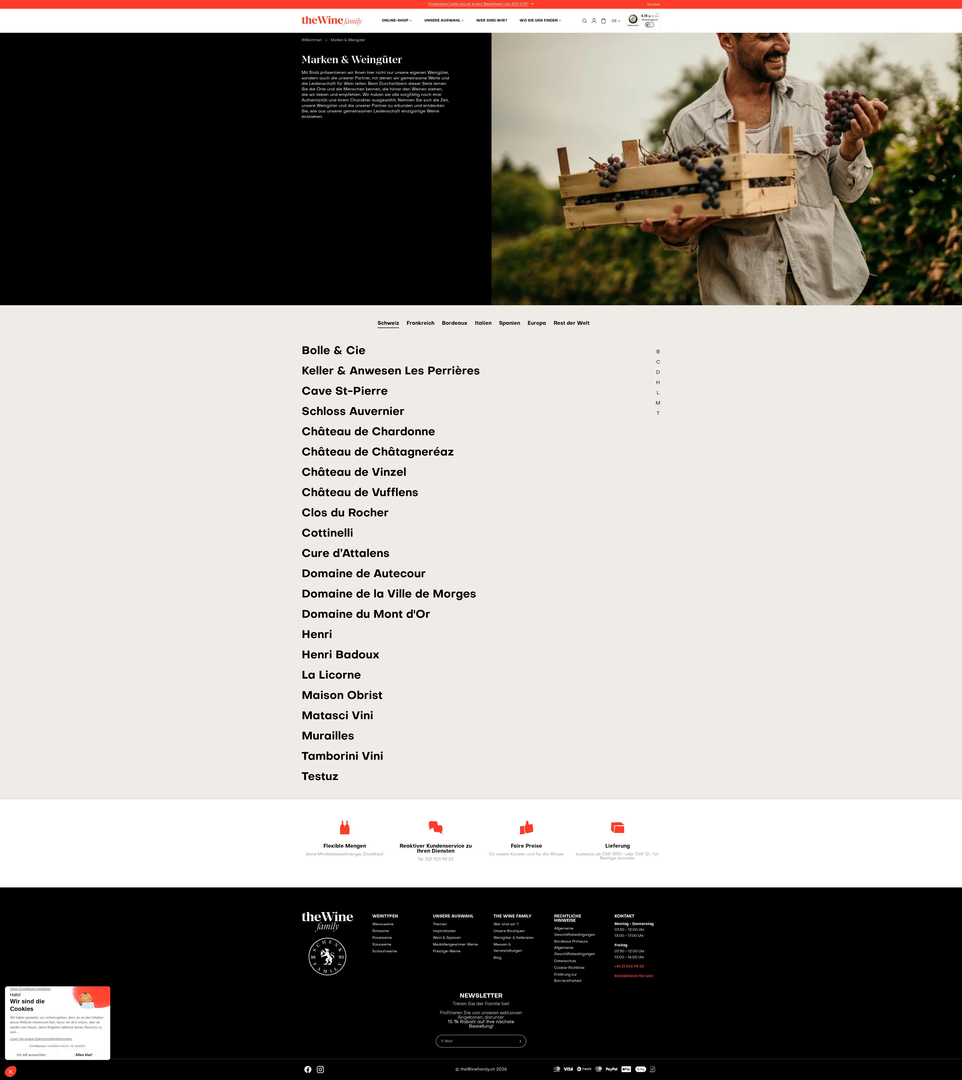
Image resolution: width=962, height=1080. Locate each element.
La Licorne (331, 675)
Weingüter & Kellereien (514, 938)
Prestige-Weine (446, 951)
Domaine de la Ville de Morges (389, 594)
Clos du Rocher (345, 513)
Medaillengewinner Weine (455, 944)
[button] (397, 20)
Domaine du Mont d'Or (366, 614)
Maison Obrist (342, 696)
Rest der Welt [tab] (571, 323)
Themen (440, 924)
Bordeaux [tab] (454, 323)
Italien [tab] (483, 323)
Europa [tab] (537, 323)
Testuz (320, 777)
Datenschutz (565, 961)
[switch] (649, 25)
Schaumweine (384, 951)
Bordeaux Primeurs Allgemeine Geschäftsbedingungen (574, 948)
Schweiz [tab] (388, 323)
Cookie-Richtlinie (569, 968)
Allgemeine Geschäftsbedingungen (574, 932)
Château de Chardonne (368, 432)
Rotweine (380, 931)
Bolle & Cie (334, 351)
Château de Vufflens (360, 493)
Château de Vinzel (354, 473)
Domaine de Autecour (364, 574)
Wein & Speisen (447, 938)
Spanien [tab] (509, 323)
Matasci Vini (337, 716)
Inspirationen (444, 931)
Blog (497, 958)
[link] (345, 846)
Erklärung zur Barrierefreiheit (567, 978)
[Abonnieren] (520, 1041)
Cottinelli (327, 533)
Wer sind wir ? (506, 924)
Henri (317, 635)
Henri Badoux (341, 655)
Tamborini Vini (342, 756)
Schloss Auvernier (353, 412)
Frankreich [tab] (420, 323)
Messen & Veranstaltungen (508, 948)
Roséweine (382, 938)
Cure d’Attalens (346, 554)
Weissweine (383, 924)
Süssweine (381, 944)
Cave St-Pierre (345, 391)
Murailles (328, 736)
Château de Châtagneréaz (378, 452)
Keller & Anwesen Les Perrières (391, 371)
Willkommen (312, 40)
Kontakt (653, 4)
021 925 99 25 (439, 859)
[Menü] (657, 15)
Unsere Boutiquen (509, 931)
